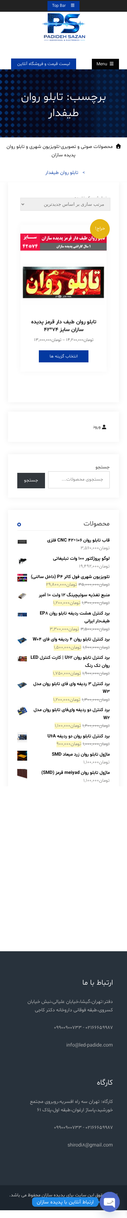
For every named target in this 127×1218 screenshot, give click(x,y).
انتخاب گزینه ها (64, 356)
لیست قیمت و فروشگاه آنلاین (43, 64)
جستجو (103, 467)
